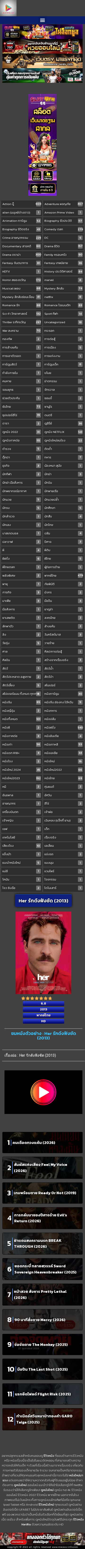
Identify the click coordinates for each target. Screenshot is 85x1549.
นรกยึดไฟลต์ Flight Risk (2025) (43, 1394)
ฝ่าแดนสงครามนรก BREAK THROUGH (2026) (37, 1243)
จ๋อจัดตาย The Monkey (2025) (41, 1344)
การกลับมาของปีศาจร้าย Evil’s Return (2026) (40, 1218)
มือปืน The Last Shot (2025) (42, 1369)
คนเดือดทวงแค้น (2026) (34, 1142)
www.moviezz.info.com (65, 1547)
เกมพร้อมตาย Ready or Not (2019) (45, 1193)
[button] (43, 20)
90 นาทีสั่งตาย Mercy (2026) (39, 1320)
